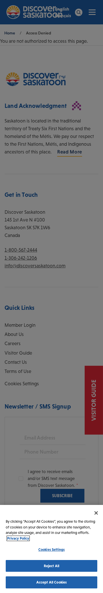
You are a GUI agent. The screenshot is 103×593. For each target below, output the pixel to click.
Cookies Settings (51, 549)
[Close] (96, 513)
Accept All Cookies (51, 582)
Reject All (51, 566)
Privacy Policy (18, 538)
